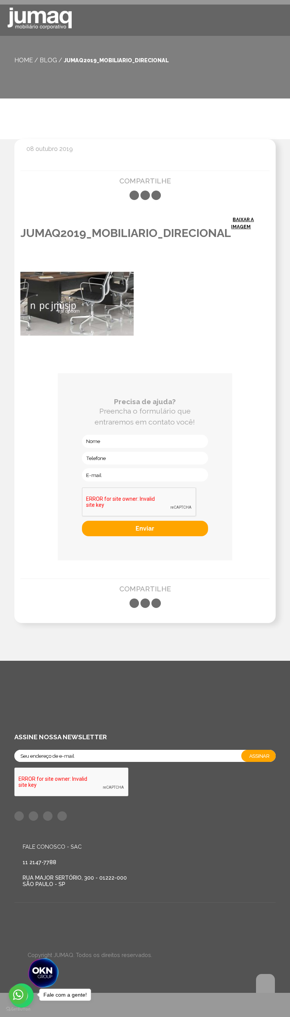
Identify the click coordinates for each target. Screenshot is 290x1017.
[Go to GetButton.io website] (18, 1009)
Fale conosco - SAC (52, 846)
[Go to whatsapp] (18, 994)
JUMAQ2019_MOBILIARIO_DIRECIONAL (116, 60)
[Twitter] (145, 195)
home (23, 60)
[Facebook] (134, 195)
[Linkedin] (156, 195)
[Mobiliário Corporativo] (40, 20)
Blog (48, 60)
